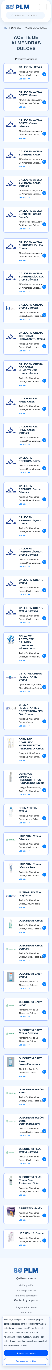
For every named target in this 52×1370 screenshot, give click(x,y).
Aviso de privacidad (26, 1290)
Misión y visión (26, 1285)
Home (6, 27)
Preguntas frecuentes (26, 1307)
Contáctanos (26, 1312)
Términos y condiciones (26, 1295)
